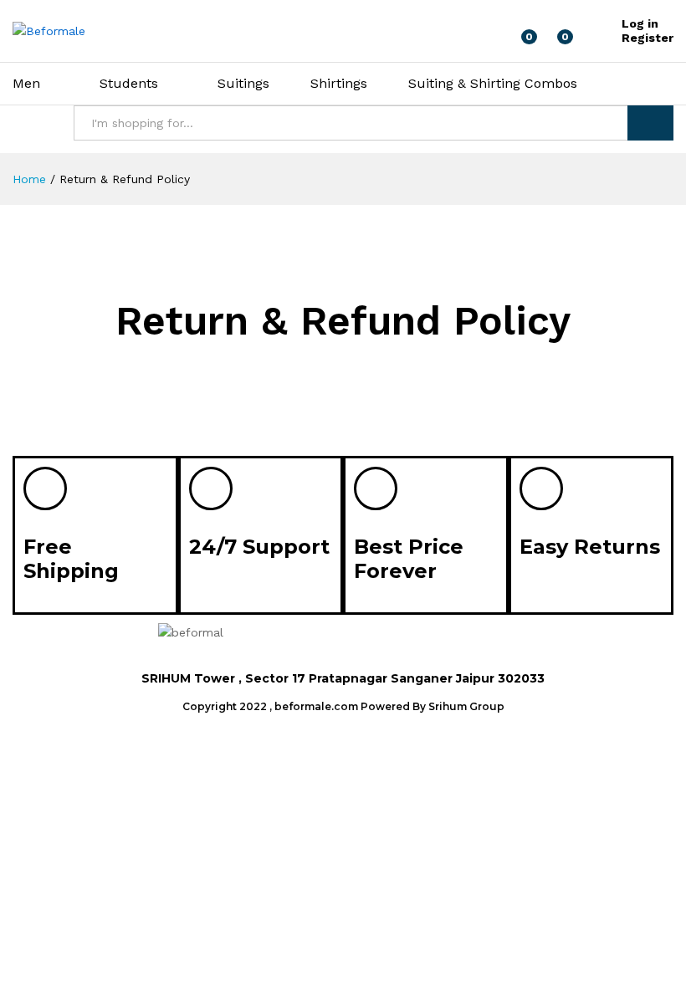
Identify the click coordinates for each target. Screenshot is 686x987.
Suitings (243, 83)
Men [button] (26, 83)
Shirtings (338, 83)
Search (650, 123)
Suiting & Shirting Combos (492, 83)
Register (647, 37)
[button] (495, 639)
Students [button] (129, 83)
